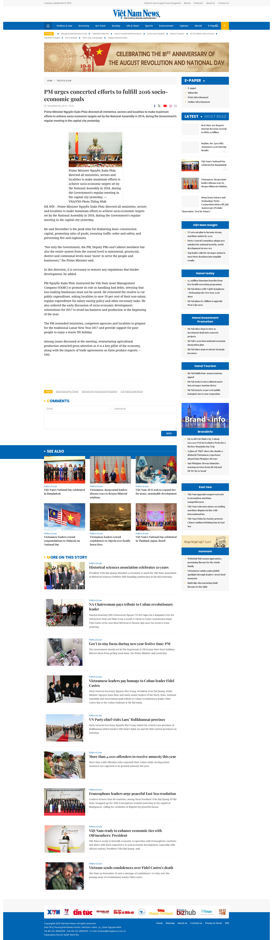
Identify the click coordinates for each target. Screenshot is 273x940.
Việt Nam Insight (52, 37)
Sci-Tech (100, 25)
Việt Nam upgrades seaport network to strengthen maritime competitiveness (206, 498)
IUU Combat (71, 37)
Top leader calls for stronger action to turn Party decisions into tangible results (206, 256)
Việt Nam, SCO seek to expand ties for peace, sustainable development (156, 491)
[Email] (175, 106)
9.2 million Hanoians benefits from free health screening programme (205, 282)
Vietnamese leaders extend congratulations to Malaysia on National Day (62, 540)
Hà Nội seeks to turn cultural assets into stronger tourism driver (205, 383)
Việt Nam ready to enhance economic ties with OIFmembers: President (125, 833)
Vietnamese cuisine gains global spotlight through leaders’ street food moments (206, 574)
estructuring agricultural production (99, 391)
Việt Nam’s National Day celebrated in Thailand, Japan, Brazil (156, 538)
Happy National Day (117, 37)
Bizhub (187, 3)
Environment (166, 25)
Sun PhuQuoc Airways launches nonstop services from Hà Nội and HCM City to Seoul (205, 467)
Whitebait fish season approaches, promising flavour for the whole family (205, 562)
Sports (149, 25)
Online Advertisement (199, 101)
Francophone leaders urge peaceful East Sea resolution (132, 793)
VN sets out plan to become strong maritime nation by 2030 (205, 234)
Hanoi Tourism (177, 33)
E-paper (193, 80)
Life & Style (133, 25)
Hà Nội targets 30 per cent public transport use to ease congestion (204, 392)
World (198, 25)
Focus (49, 33)
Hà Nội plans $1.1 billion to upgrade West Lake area (205, 303)
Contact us (196, 923)
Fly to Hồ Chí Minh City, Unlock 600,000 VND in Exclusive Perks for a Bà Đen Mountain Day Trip (207, 442)
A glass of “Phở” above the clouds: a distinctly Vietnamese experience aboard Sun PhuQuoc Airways (205, 455)
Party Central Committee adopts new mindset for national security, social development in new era (206, 244)
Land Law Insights (156, 33)
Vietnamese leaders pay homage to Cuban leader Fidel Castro (131, 683)
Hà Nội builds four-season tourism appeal (205, 375)
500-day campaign (93, 37)
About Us (210, 3)
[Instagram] (170, 106)
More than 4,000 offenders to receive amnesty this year (132, 756)
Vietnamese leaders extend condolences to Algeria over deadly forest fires (110, 540)
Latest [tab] (191, 116)
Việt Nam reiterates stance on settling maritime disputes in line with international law (206, 510)
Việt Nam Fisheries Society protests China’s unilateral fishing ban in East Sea (206, 522)
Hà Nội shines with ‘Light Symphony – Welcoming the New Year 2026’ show (206, 292)
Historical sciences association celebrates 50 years (129, 567)
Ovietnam (198, 3)
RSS (227, 923)
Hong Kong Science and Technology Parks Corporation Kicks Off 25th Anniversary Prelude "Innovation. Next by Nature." (205, 204)
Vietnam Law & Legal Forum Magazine (162, 3)
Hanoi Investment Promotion (128, 33)
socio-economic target (67, 391)
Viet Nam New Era (100, 33)
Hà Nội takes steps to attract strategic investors (206, 351)
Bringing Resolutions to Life (74, 33)
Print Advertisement (198, 97)
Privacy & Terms (213, 923)
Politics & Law (64, 25)
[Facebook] (154, 106)
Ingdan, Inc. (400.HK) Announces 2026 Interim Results (213, 147)
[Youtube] (165, 106)
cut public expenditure (132, 391)
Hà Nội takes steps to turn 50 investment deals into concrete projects (203, 332)
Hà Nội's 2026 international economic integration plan (206, 342)
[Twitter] (159, 106)
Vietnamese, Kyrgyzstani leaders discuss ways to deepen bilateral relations (108, 493)
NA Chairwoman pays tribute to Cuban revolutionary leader (131, 606)
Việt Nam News (136, 14)
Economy (84, 25)
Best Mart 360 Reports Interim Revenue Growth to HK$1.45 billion (214, 129)
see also (55, 451)
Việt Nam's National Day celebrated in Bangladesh (64, 491)
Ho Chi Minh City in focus (202, 33)
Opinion (184, 25)
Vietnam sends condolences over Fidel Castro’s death (131, 867)
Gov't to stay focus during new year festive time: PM (129, 643)
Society (116, 25)
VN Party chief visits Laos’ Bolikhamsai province (127, 719)
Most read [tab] (215, 116)
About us (182, 923)
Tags (48, 391)
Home (49, 80)
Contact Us (223, 3)
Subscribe (193, 92)
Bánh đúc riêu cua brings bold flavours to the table (203, 584)
